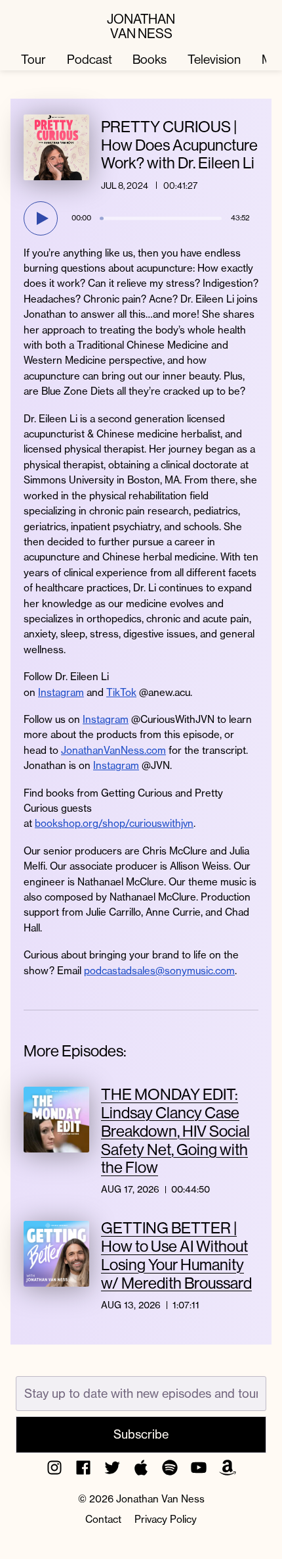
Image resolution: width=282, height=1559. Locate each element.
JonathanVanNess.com (113, 750)
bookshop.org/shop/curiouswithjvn (114, 823)
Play (43, 218)
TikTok (121, 692)
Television (214, 59)
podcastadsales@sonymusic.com (159, 970)
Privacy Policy (165, 1519)
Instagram (61, 692)
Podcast (89, 59)
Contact (103, 1519)
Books (149, 59)
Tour (33, 59)
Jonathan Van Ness (141, 25)
